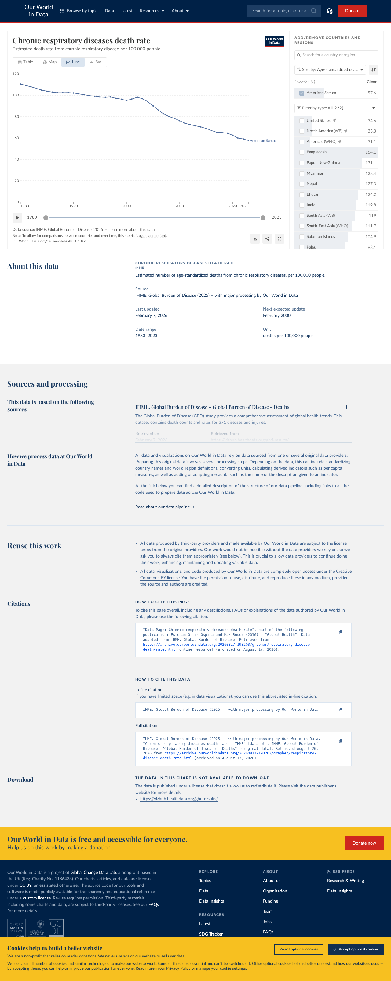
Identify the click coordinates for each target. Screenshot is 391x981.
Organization (275, 891)
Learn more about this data (131, 230)
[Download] (255, 239)
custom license (37, 898)
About (178, 11)
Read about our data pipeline (162, 507)
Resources (149, 11)
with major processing (235, 295)
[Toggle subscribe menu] (329, 11)
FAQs (153, 905)
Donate (352, 11)
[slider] (46, 218)
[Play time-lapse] (17, 218)
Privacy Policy (178, 969)
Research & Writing (345, 881)
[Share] (267, 239)
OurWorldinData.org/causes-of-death (42, 241)
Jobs (267, 922)
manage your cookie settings (221, 969)
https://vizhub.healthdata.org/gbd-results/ (179, 799)
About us (271, 881)
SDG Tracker (211, 934)
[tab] (25, 62)
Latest (127, 11)
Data (109, 11)
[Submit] (313, 11)
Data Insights (211, 901)
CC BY (80, 241)
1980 (32, 218)
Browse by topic (82, 11)
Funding (270, 901)
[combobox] (284, 11)
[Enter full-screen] (279, 239)
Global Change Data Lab (93, 872)
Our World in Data (38, 11)
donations (87, 956)
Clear (372, 82)
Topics (205, 881)
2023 (277, 218)
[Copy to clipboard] (334, 633)
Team (268, 912)
